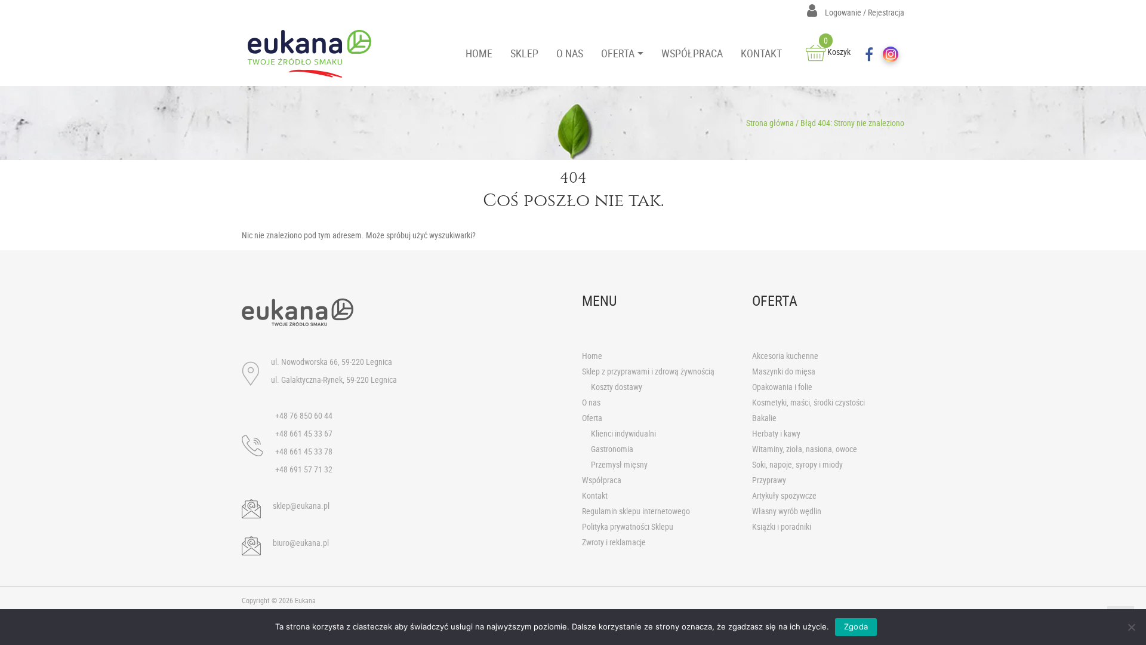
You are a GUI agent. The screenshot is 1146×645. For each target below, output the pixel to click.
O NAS (569, 53)
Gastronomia (612, 448)
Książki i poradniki (781, 526)
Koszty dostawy (616, 386)
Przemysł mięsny (619, 464)
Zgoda (856, 626)
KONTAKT (761, 53)
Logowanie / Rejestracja (863, 12)
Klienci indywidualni (623, 433)
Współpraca (601, 480)
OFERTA (617, 53)
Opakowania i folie (782, 386)
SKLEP (524, 53)
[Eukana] (314, 53)
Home (592, 355)
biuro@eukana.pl (301, 542)
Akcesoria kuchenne (785, 355)
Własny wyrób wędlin (786, 511)
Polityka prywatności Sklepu (627, 526)
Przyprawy (769, 480)
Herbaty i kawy (776, 433)
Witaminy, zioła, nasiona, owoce (804, 448)
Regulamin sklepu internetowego (636, 511)
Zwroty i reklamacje (614, 542)
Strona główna (770, 122)
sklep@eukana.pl (301, 505)
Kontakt (595, 495)
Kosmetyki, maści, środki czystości (808, 402)
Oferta (592, 417)
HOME (479, 53)
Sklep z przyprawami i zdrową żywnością (648, 371)
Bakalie (764, 417)
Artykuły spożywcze (784, 495)
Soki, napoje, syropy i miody (797, 464)
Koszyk (837, 51)
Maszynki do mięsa (783, 371)
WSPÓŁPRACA (692, 53)
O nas (591, 402)
